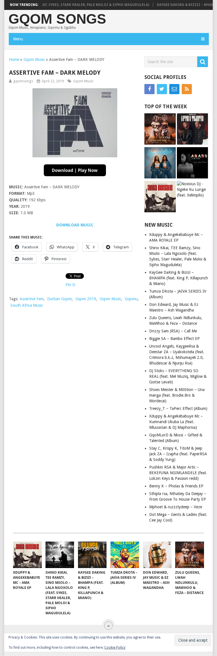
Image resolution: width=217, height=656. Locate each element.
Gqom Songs (57, 19)
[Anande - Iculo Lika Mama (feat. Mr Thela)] (192, 163)
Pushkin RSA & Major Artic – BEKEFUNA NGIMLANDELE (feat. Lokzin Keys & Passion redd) (178, 473)
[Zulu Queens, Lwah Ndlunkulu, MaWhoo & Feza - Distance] (160, 129)
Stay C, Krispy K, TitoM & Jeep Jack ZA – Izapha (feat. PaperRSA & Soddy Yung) (178, 454)
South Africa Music (26, 305)
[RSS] (187, 89)
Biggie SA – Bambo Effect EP (174, 338)
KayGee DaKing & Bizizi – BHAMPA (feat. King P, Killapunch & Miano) (178, 278)
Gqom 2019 (85, 299)
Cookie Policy (114, 648)
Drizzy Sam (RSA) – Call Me (173, 331)
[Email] (174, 89)
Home (14, 59)
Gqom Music (34, 59)
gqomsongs (23, 81)
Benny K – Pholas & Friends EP (176, 486)
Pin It (70, 284)
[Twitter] (162, 89)
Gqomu (131, 299)
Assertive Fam (32, 299)
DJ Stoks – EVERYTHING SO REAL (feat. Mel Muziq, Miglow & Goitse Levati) (178, 376)
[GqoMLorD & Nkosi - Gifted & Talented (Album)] (192, 129)
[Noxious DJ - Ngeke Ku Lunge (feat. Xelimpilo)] (192, 189)
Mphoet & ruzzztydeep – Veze (175, 507)
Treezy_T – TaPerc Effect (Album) (178, 408)
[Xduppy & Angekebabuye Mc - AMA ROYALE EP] (160, 197)
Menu (18, 39)
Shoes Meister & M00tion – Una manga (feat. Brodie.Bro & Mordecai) (177, 395)
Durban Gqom (59, 299)
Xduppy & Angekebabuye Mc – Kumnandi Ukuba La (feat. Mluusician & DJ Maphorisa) (176, 422)
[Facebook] (149, 89)
